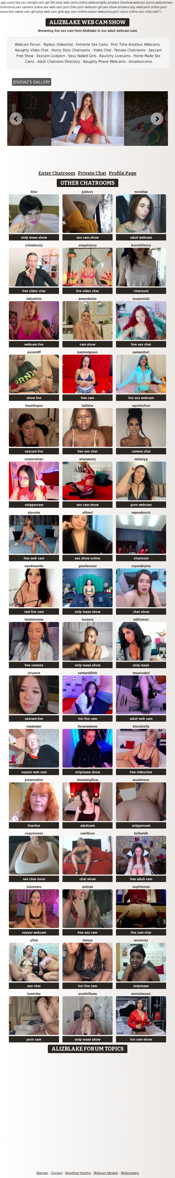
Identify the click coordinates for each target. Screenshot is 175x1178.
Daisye (87, 940)
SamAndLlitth (87, 672)
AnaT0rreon (141, 779)
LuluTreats (34, 886)
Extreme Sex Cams (92, 44)
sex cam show (88, 237)
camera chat (141, 451)
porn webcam (141, 504)
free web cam (34, 558)
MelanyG (141, 459)
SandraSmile (34, 566)
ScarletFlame (87, 993)
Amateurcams (140, 61)
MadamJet (33, 726)
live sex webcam (141, 397)
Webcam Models (106, 1172)
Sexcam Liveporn (50, 56)
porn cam (34, 1039)
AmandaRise (88, 298)
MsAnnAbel (141, 672)
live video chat (87, 290)
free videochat (141, 772)
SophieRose (141, 886)
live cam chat (141, 932)
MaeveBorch (141, 512)
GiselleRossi (88, 566)
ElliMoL (87, 512)
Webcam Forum (27, 44)
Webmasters (130, 1172)
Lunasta (87, 619)
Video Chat (102, 50)
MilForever (141, 619)
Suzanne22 (141, 298)
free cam (87, 397)
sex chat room (34, 879)
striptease (141, 985)
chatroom (141, 290)
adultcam (87, 825)
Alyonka (34, 512)
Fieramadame (88, 726)
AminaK (87, 886)
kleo (34, 191)
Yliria (34, 940)
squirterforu (141, 405)
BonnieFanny (141, 245)
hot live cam (87, 718)
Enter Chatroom (57, 173)
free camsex (34, 665)
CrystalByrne (141, 566)
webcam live (34, 344)
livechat (34, 825)
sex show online (87, 558)
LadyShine (34, 298)
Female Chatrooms (130, 50)
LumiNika (34, 993)
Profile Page (122, 173)
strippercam (34, 504)
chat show (141, 611)
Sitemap (42, 1172)
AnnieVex (141, 940)
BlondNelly (141, 726)
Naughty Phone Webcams (104, 61)
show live (34, 397)
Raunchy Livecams (115, 56)
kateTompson (87, 352)
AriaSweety (87, 459)
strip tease (141, 665)
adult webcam (141, 237)
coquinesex (34, 833)
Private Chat (92, 173)
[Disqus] (87, 1112)
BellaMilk (141, 833)
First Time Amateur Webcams (135, 44)
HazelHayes (34, 405)
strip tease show (34, 237)
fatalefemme (34, 619)
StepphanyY (87, 245)
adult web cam (141, 718)
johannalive (34, 779)
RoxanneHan (34, 459)
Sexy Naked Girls (82, 56)
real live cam (34, 611)
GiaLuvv (87, 191)
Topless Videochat (58, 44)
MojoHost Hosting (78, 1172)
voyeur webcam (34, 932)
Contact (56, 1172)
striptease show (87, 772)
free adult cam (141, 879)
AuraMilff (34, 352)
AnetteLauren (141, 993)
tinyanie (34, 672)
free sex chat (141, 344)
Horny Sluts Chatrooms (70, 50)
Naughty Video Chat (32, 50)
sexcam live (34, 451)
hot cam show (141, 1039)
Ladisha (87, 405)
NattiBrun (87, 833)
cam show (87, 344)
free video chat (34, 290)
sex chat (34, 985)
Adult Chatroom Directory (58, 61)
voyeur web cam (34, 772)
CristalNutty (34, 245)
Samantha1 (141, 352)
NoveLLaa (141, 191)
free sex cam (87, 932)
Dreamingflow (87, 779)
